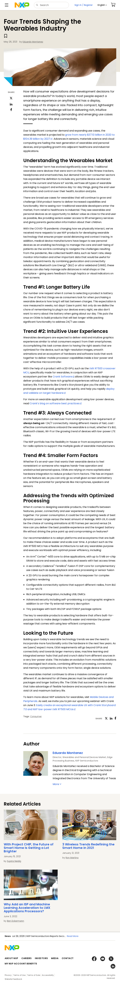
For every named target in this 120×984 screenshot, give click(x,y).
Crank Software (62, 376)
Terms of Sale (33, 975)
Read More (72, 936)
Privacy (8, 975)
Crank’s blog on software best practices (54, 403)
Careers (26, 958)
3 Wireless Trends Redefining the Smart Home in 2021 (88, 846)
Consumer (36, 716)
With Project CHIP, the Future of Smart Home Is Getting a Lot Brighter (28, 847)
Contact (68, 958)
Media (55, 958)
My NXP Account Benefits (21, 963)
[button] (102, 5)
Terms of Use (19, 975)
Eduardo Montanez (33, 41)
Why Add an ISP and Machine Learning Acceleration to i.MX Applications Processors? (27, 907)
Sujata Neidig (14, 861)
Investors (41, 958)
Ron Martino (72, 857)
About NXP (11, 958)
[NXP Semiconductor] (22, 5)
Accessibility (48, 975)
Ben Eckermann (15, 920)
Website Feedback (13, 979)
